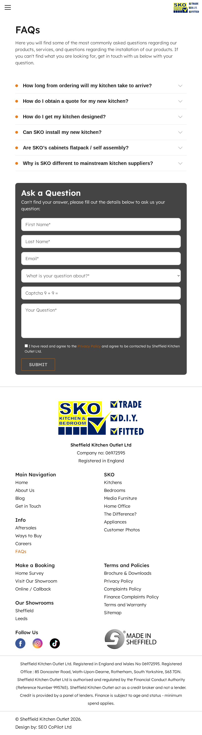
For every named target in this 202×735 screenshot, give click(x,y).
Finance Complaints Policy (131, 597)
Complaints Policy (122, 589)
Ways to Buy (28, 535)
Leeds (21, 618)
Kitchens (113, 482)
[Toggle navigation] (8, 8)
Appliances (115, 522)
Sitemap (112, 612)
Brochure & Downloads (128, 573)
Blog (20, 498)
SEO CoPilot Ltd (54, 727)
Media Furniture (120, 498)
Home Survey (29, 573)
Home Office (117, 506)
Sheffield (24, 610)
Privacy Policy (89, 346)
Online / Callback (33, 589)
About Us (24, 490)
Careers (23, 543)
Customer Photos (122, 530)
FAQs (20, 551)
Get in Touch (28, 506)
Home (21, 482)
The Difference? (120, 514)
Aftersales (25, 528)
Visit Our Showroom (36, 581)
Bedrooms (114, 490)
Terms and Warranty (125, 605)
